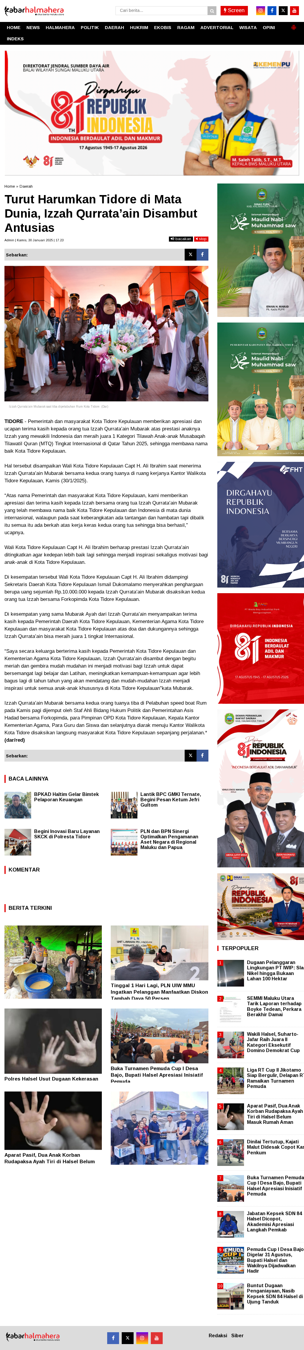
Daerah (26, 186)
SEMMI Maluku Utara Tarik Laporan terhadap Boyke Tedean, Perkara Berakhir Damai (274, 1006)
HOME (13, 27)
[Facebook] (202, 255)
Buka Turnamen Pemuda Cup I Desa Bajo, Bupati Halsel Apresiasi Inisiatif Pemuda (157, 1075)
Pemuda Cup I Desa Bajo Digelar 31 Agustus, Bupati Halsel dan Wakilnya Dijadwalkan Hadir (275, 1260)
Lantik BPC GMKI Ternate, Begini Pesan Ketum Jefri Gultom (170, 800)
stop (202, 239)
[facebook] (271, 10)
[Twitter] (191, 255)
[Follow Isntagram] (142, 1338)
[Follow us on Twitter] (128, 1338)
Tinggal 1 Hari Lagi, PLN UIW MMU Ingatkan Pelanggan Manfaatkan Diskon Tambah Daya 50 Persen (159, 992)
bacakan (182, 239)
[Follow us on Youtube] (157, 1338)
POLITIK (90, 27)
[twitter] (283, 10)
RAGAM (185, 27)
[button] (294, 25)
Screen (236, 10)
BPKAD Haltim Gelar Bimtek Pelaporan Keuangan (66, 797)
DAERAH (114, 27)
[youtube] (294, 10)
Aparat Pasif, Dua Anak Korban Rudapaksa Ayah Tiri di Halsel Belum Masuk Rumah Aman (49, 1161)
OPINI (269, 27)
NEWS (33, 27)
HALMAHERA (60, 27)
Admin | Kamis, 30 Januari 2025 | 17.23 (34, 240)
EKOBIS (162, 27)
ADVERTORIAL (216, 27)
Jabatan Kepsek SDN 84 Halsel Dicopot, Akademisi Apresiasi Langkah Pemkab (274, 1221)
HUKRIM (139, 27)
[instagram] (260, 10)
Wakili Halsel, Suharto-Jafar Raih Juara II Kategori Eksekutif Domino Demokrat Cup (273, 1042)
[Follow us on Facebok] (113, 1338)
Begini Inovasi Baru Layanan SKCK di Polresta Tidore (67, 834)
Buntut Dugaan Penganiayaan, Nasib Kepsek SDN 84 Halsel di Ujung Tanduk (275, 1293)
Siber (237, 1335)
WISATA (248, 27)
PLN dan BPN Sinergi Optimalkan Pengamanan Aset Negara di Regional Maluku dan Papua (169, 839)
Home (9, 186)
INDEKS (15, 38)
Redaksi (218, 1335)
